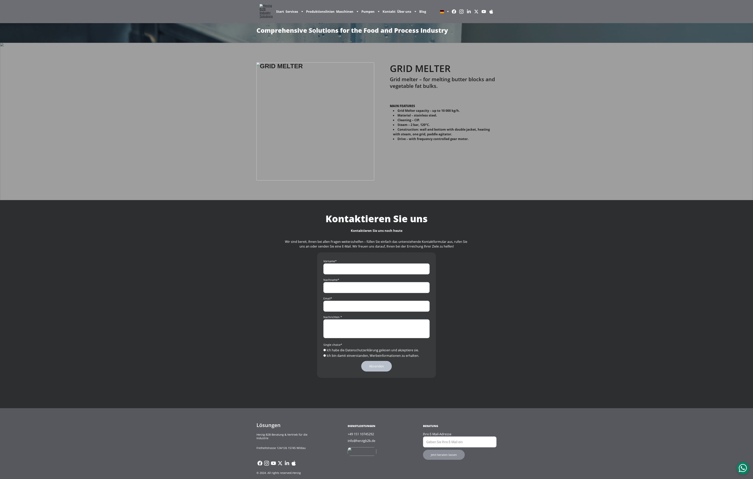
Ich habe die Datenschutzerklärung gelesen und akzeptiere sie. (372, 350)
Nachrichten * (332, 317)
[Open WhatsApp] (743, 468)
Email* (327, 298)
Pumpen (368, 11)
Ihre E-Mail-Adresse (437, 434)
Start (280, 11)
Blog (422, 11)
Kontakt (389, 11)
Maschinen (344, 11)
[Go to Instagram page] (463, 11)
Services (292, 11)
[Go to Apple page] (491, 11)
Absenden (376, 366)
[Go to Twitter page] (478, 11)
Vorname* (330, 261)
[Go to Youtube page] (485, 11)
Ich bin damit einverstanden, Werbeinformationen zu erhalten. (372, 355)
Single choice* (332, 345)
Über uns (404, 11)
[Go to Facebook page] (455, 11)
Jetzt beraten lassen (444, 455)
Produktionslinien (320, 11)
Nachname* (331, 280)
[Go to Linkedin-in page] (470, 11)
